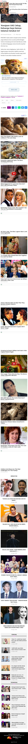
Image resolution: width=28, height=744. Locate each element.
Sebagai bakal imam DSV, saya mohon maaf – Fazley (18, 687)
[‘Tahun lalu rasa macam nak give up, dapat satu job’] (14, 488)
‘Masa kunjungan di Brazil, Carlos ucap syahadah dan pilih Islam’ (18, 706)
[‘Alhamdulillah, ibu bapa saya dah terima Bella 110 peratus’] (5, 725)
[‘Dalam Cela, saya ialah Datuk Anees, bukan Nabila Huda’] (14, 513)
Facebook (19, 96)
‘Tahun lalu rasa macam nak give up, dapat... (14, 499)
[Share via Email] (26, 107)
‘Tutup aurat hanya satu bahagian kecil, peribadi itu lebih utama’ (18, 697)
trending (4, 102)
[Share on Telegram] (22, 107)
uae (8, 102)
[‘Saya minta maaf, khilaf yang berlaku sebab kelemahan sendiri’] (5, 659)
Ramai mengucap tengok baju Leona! (18, 714)
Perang (12, 100)
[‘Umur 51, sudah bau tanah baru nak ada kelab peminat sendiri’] (5, 641)
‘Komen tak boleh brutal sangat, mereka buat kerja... (14, 575)
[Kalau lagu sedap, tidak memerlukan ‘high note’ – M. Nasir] (14, 539)
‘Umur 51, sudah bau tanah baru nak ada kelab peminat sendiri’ (19, 640)
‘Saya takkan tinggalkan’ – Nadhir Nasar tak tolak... (14, 601)
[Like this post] (9, 107)
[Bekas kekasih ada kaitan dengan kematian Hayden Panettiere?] (14, 615)
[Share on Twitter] (16, 107)
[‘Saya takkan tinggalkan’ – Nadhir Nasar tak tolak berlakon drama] (14, 590)
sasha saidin (18, 100)
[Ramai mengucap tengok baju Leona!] (5, 716)
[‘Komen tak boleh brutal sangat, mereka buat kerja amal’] (14, 564)
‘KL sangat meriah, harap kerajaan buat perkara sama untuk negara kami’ (18, 667)
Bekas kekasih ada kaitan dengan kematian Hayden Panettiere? (14, 626)
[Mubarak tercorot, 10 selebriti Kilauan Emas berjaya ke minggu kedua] (5, 677)
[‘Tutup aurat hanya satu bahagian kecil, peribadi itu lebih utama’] (5, 698)
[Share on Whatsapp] (19, 107)
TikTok (13, 97)
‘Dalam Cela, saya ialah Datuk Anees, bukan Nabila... (14, 525)
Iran (2, 100)
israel (7, 100)
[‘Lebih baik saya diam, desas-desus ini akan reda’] (5, 650)
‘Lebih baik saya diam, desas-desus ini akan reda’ (18, 648)
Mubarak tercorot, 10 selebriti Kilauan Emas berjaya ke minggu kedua (18, 676)
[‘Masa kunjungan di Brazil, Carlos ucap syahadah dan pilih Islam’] (5, 707)
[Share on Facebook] (13, 107)
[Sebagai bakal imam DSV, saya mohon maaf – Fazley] (5, 689)
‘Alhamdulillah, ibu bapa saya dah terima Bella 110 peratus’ (18, 724)
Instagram (7, 97)
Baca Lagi (14, 89)
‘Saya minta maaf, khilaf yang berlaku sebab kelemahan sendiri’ (17, 658)
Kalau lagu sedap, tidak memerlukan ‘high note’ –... (14, 550)
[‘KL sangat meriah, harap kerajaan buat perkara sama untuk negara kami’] (5, 668)
